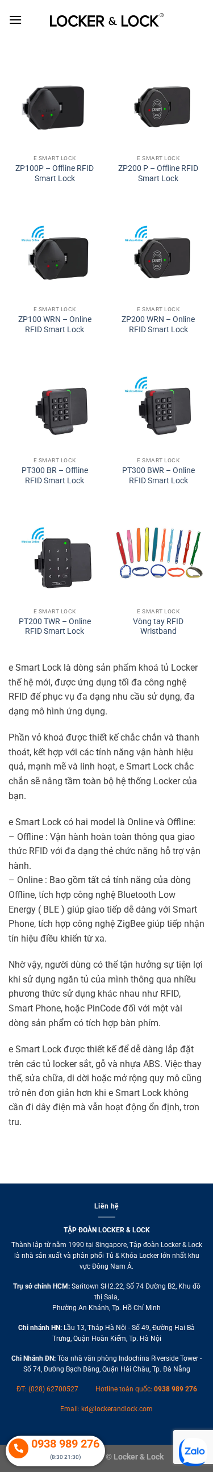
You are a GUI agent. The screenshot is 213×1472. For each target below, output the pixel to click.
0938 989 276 (175, 1389)
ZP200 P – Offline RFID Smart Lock (158, 173)
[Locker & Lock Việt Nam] (107, 20)
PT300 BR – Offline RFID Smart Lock (55, 475)
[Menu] (15, 20)
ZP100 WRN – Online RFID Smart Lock (54, 324)
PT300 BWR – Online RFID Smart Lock (158, 475)
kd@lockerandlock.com (117, 1409)
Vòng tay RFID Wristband (158, 626)
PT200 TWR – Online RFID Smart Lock (55, 626)
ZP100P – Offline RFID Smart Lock (54, 173)
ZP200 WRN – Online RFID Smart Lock (158, 324)
